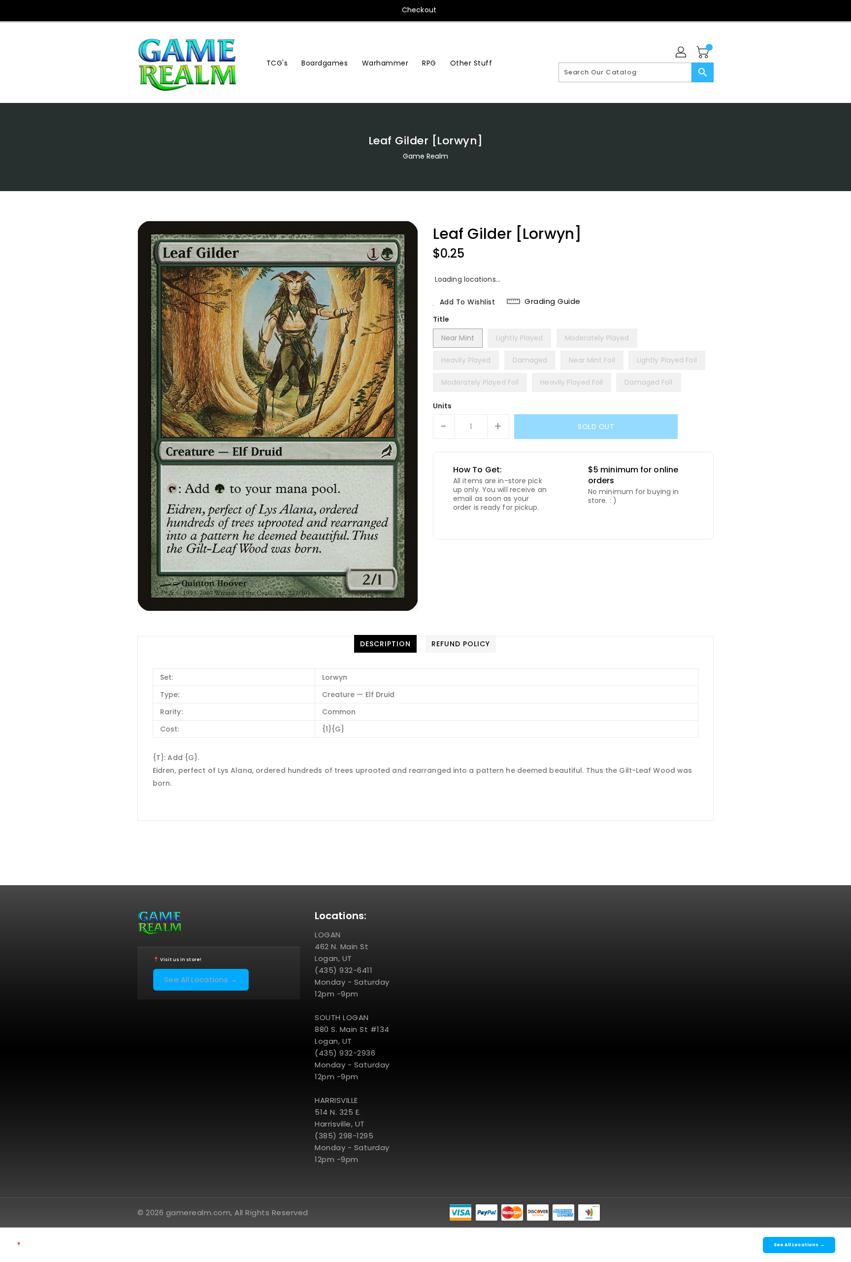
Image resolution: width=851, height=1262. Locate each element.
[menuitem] (277, 63)
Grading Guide (552, 301)
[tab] (385, 644)
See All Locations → (201, 979)
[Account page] (681, 53)
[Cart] (704, 53)
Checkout (419, 10)
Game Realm (426, 156)
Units (442, 405)
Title (441, 319)
